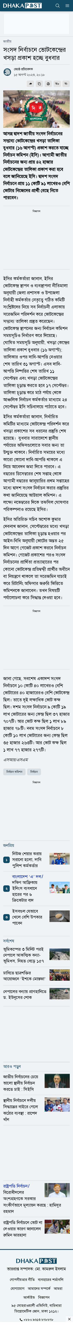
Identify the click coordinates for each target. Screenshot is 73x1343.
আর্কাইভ (29, 1297)
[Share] (30, 84)
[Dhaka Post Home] (36, 1261)
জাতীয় (7, 41)
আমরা (58, 1288)
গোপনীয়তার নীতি (22, 1279)
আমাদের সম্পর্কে (39, 1288)
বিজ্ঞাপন (44, 1297)
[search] (57, 6)
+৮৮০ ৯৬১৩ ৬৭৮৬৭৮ (39, 1319)
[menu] (66, 6)
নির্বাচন (34, 772)
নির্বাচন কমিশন (14, 772)
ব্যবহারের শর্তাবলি (50, 1279)
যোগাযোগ (18, 1288)
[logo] (22, 5)
